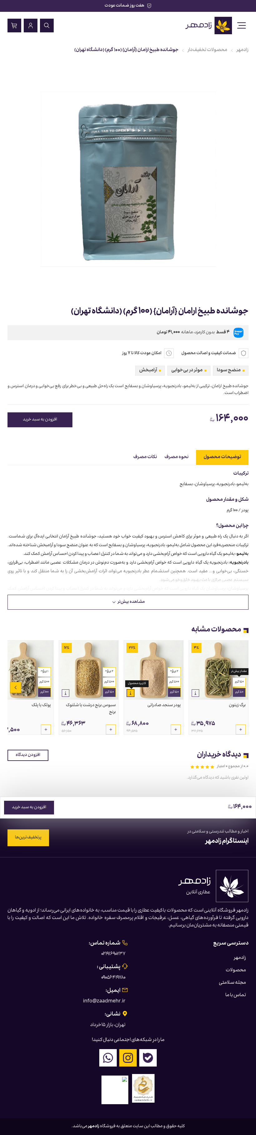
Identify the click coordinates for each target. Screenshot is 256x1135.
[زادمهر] (209, 25)
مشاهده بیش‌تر (131, 602)
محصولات (236, 970)
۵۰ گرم (239, 692)
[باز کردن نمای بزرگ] (128, 179)
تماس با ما (235, 995)
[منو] (242, 25)
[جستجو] (47, 25)
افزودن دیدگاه (28, 755)
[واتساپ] (108, 1058)
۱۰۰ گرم (44, 692)
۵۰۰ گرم (174, 682)
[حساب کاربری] (30, 25)
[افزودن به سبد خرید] (241, 729)
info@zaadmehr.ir (104, 1002)
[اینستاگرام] (128, 1058)
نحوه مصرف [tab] (177, 457)
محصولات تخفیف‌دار (207, 50)
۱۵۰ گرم (239, 682)
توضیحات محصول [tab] (222, 457)
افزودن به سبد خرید (40, 419)
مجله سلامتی (232, 983)
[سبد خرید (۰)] (14, 25)
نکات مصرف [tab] (145, 457)
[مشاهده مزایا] (195, 693)
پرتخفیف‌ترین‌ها (28, 837)
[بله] (148, 1058)
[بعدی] (15, 687)
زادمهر (243, 50)
